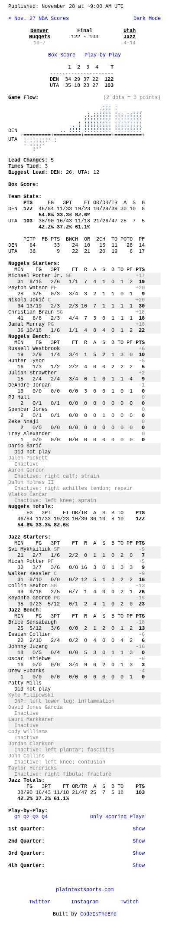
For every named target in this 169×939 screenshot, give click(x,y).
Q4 (45, 817)
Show (139, 829)
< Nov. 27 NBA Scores (38, 19)
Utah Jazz (130, 34)
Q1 (17, 817)
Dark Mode (145, 19)
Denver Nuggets (39, 34)
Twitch (129, 902)
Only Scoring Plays (117, 817)
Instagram (84, 902)
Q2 (26, 817)
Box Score (61, 55)
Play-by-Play (102, 55)
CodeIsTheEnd (98, 914)
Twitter (39, 902)
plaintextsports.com (85, 890)
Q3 (35, 817)
